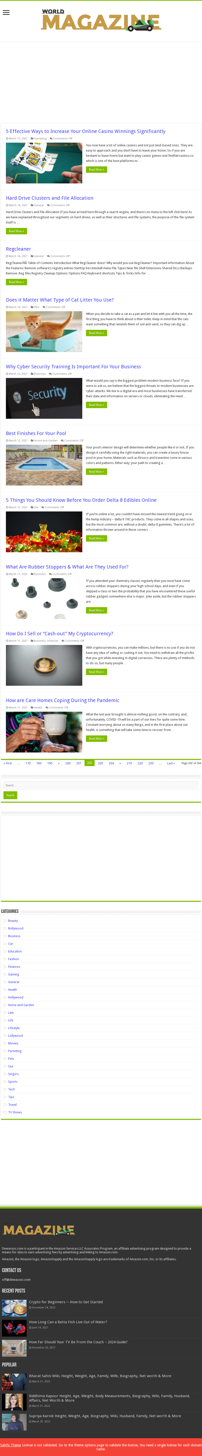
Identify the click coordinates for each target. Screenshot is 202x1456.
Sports (12, 1081)
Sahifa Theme (10, 1445)
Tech (11, 1089)
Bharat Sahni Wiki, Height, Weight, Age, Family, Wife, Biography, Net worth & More (100, 1376)
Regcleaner (18, 249)
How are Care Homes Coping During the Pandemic (62, 700)
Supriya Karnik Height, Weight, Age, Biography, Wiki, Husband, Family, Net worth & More (105, 1416)
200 (67, 763)
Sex (10, 1066)
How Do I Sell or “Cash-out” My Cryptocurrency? (59, 634)
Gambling (40, 138)
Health (38, 707)
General (39, 205)
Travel (12, 1104)
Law (11, 1013)
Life (36, 507)
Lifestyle (14, 1028)
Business (40, 373)
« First (7, 763)
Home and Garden (46, 440)
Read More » (96, 169)
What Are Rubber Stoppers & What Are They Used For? (67, 567)
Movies (13, 1043)
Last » (171, 763)
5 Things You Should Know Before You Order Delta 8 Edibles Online (81, 500)
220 (140, 763)
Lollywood (15, 1035)
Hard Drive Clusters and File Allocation (49, 198)
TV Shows (15, 1112)
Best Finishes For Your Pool (36, 433)
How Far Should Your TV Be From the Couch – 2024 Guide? (78, 1342)
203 (100, 763)
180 (38, 763)
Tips (11, 1097)
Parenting (15, 1051)
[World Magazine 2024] (101, 20)
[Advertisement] (101, 82)
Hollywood (15, 997)
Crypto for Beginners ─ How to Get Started (66, 1302)
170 (28, 763)
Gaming (13, 974)
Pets (36, 307)
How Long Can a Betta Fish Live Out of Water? (68, 1322)
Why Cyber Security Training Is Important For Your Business (73, 367)
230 (150, 763)
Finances (52, 640)
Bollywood (15, 928)
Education (15, 951)
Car (10, 944)
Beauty (13, 921)
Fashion (13, 959)
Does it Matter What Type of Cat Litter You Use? (60, 300)
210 (129, 763)
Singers (13, 1074)
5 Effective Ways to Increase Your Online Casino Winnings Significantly (86, 131)
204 (111, 763)
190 (49, 763)
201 (78, 763)
